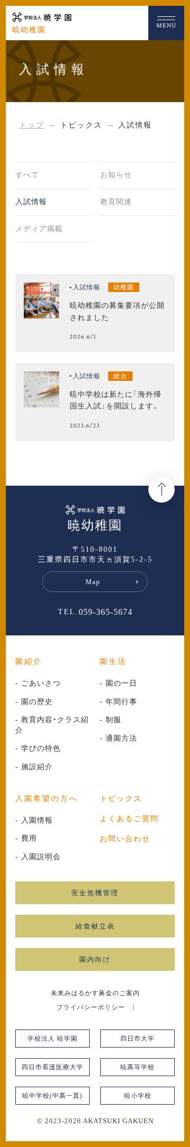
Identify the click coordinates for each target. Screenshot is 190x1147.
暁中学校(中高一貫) (52, 1095)
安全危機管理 (95, 893)
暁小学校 (137, 1095)
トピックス (121, 799)
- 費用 (26, 838)
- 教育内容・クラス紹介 (52, 725)
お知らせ (116, 175)
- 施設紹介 (34, 767)
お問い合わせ (125, 839)
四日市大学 (137, 1038)
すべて (27, 175)
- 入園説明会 (38, 857)
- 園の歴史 (34, 702)
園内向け (95, 959)
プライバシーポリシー (90, 1007)
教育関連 (116, 202)
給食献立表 (95, 926)
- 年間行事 (118, 702)
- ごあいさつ (38, 683)
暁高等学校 (137, 1067)
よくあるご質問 (129, 819)
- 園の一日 (118, 683)
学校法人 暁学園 (52, 1038)
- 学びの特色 (38, 748)
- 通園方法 (118, 738)
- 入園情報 (34, 820)
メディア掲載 (39, 229)
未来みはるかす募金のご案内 (95, 993)
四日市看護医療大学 (52, 1067)
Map (93, 582)
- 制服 (110, 720)
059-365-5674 (105, 612)
